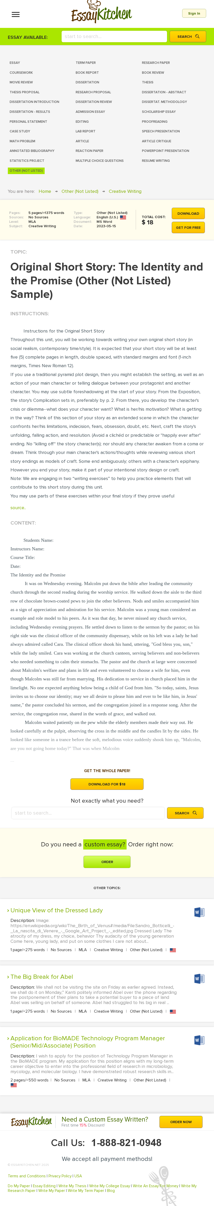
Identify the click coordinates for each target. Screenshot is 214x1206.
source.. (18, 507)
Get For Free (188, 227)
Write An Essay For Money (155, 1186)
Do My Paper (19, 1186)
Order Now (181, 1122)
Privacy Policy (60, 1176)
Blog (111, 1190)
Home (45, 191)
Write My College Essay (109, 1186)
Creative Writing (125, 191)
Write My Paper (51, 1190)
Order (107, 862)
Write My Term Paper (86, 1190)
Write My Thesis (72, 1186)
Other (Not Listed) (80, 191)
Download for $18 (107, 784)
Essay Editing (44, 1186)
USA (78, 1176)
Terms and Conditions (27, 1176)
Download (188, 213)
